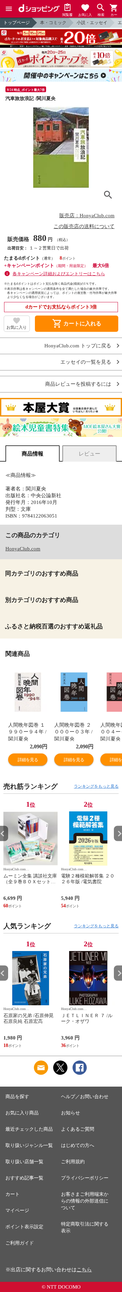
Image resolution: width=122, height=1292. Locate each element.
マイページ (17, 1210)
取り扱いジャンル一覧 (29, 1145)
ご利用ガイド (19, 1243)
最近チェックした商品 (29, 1129)
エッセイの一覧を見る (85, 362)
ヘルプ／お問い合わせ (84, 1096)
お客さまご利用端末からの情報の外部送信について (84, 1201)
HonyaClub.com (22, 548)
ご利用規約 (73, 1161)
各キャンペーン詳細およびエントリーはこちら (59, 273)
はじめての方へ (77, 1145)
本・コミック (53, 22)
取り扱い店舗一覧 (24, 1161)
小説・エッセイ (92, 22)
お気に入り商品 (22, 1112)
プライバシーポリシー (84, 1177)
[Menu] (9, 9)
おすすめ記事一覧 (24, 1177)
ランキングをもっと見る (96, 786)
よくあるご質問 (77, 1129)
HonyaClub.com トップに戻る (77, 345)
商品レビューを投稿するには (78, 384)
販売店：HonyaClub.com (87, 215)
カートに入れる (76, 324)
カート (12, 1194)
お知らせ (70, 1112)
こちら (84, 1269)
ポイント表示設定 (24, 1226)
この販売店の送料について (84, 226)
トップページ (16, 22)
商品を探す (17, 1096)
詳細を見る (28, 759)
